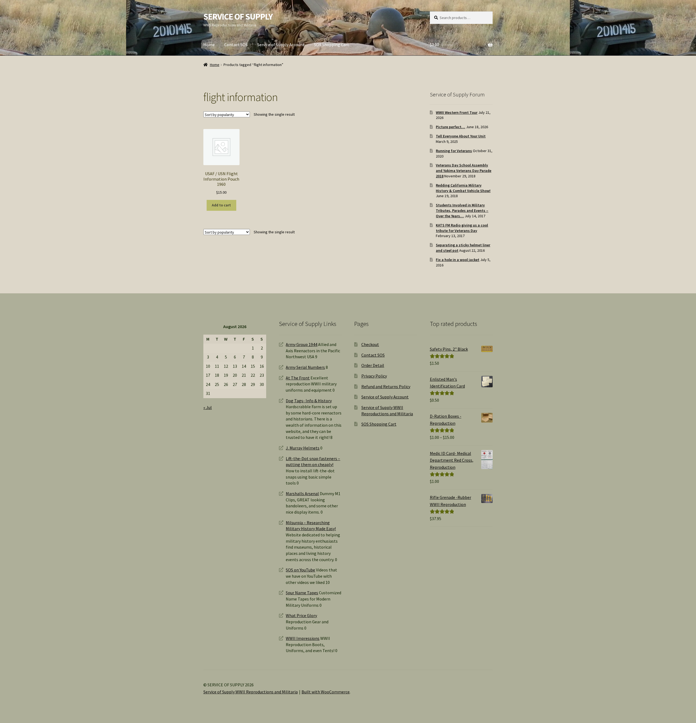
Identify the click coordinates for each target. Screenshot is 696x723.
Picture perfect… (450, 126)
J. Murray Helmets (302, 448)
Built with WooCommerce (326, 691)
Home (209, 44)
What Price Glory (301, 615)
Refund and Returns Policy (385, 386)
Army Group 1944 (301, 344)
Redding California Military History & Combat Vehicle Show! (463, 188)
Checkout (370, 344)
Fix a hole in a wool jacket (457, 259)
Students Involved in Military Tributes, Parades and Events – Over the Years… (462, 210)
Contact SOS (236, 44)
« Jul (207, 407)
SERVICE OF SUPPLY (238, 16)
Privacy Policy (374, 376)
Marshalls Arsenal (302, 493)
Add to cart (221, 205)
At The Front (298, 378)
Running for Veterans (454, 150)
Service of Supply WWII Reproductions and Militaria (250, 691)
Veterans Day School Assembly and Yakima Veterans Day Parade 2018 (463, 170)
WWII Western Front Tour (456, 112)
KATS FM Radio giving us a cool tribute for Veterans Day (462, 228)
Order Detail (372, 365)
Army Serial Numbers (305, 367)
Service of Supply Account (280, 44)
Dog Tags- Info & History (309, 400)
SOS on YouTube (300, 570)
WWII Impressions (302, 638)
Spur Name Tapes (302, 592)
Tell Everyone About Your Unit (461, 136)
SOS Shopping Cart (331, 44)
